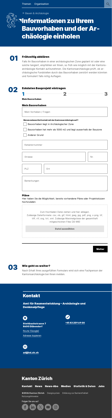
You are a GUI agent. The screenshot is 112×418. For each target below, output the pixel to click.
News (38, 386)
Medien (66, 386)
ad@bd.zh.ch (31, 352)
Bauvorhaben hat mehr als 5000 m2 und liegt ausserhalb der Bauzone (65, 129)
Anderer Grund (35, 135)
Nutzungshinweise (30, 396)
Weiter (100, 249)
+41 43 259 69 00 (75, 322)
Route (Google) (31, 331)
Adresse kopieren (32, 335)
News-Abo (51, 386)
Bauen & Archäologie (37, 13)
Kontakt (27, 386)
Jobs (101, 386)
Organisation (41, 3)
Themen (26, 3)
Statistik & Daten (84, 386)
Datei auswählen (64, 228)
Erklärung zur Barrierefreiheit (75, 393)
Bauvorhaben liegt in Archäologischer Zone (51, 124)
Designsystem (53, 393)
